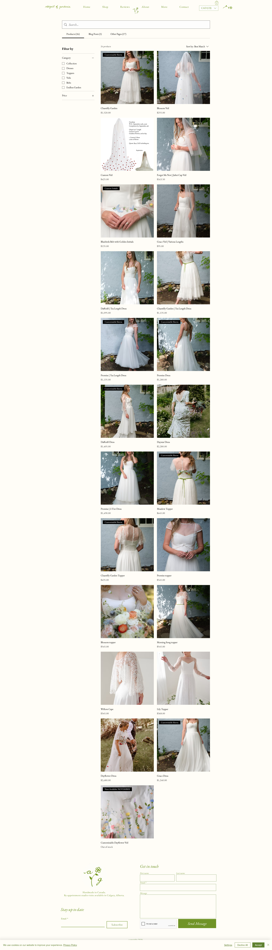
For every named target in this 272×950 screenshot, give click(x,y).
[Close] (268, 944)
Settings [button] (228, 945)
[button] (105, 6)
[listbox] (208, 8)
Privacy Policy (70, 945)
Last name (180, 873)
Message (143, 893)
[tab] (73, 34)
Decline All (242, 945)
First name (144, 873)
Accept (258, 945)
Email (64, 918)
